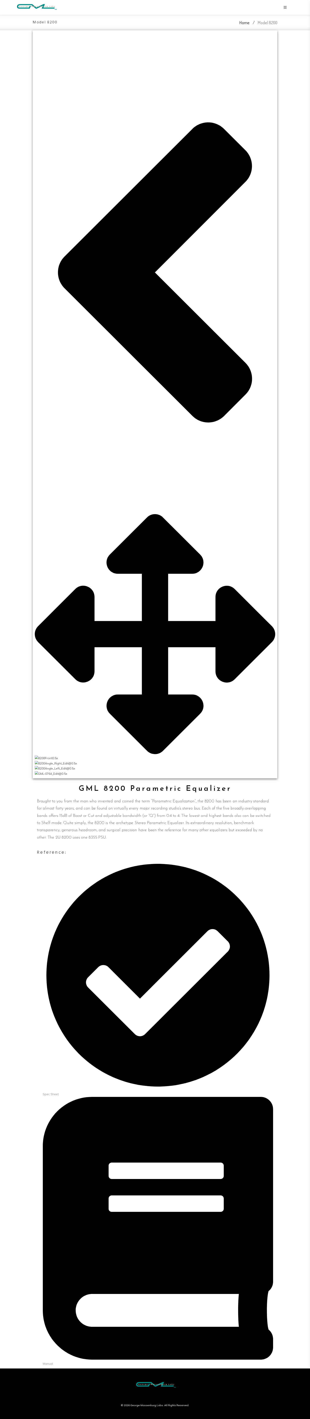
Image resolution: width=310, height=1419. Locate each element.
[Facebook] (147, 1396)
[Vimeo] (163, 1396)
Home (244, 22)
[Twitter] (155, 1396)
